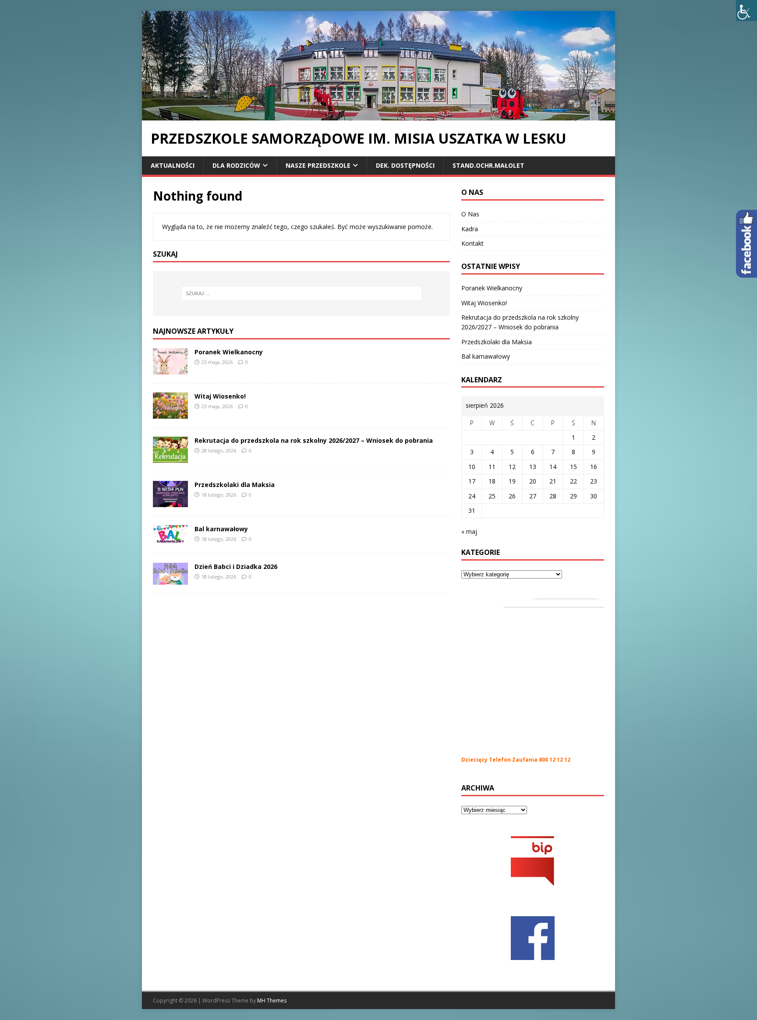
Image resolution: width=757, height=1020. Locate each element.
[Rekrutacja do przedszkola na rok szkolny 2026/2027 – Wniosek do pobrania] (170, 457)
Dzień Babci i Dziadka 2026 (236, 566)
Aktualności (173, 165)
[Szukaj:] (301, 293)
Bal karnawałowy (221, 529)
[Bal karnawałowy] (170, 539)
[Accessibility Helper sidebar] (746, 10)
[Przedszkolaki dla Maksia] (170, 502)
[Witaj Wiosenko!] (170, 413)
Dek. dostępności (405, 165)
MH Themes (272, 1000)
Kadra (469, 229)
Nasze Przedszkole (318, 165)
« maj (469, 531)
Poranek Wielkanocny (229, 352)
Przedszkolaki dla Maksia (235, 484)
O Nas (470, 214)
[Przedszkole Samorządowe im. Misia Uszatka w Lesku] (378, 115)
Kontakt (472, 243)
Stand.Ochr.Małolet (488, 165)
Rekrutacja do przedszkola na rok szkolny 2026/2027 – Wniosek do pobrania (314, 440)
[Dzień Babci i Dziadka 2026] (170, 579)
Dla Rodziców (236, 165)
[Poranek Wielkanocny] (170, 369)
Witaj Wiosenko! (220, 396)
